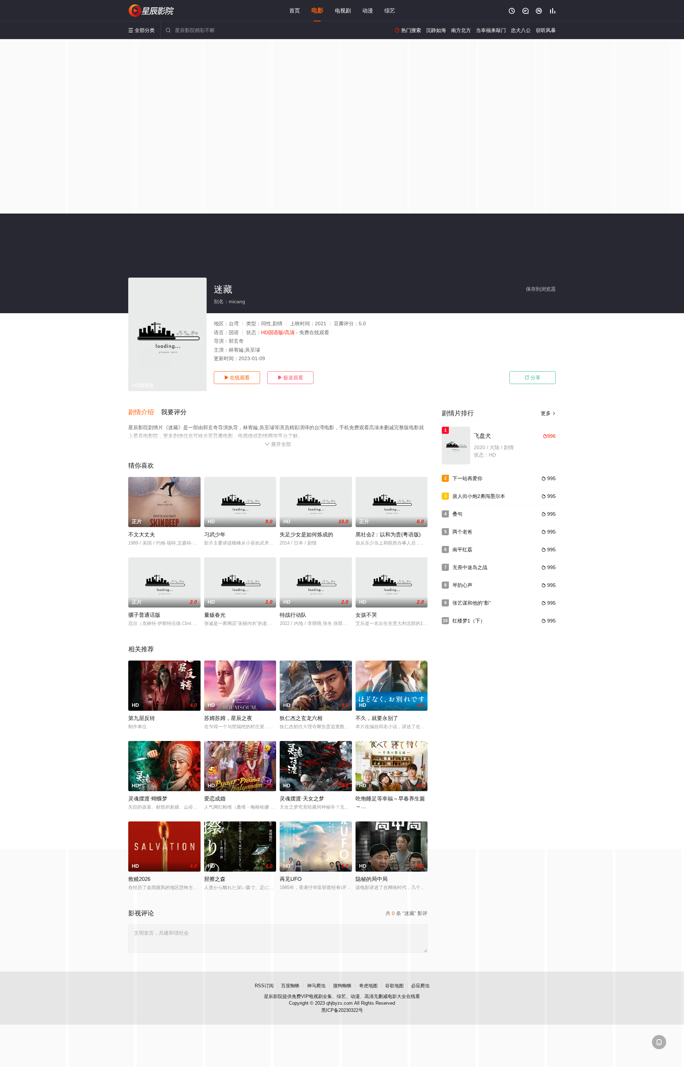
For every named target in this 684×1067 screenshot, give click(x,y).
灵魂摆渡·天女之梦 (302, 798)
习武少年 (215, 534)
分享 (532, 377)
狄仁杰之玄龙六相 (301, 718)
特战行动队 (293, 615)
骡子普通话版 (144, 615)
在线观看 (237, 377)
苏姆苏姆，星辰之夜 (228, 718)
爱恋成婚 (215, 798)
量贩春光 (215, 615)
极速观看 (290, 377)
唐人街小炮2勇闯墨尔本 (478, 496)
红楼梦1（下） (468, 621)
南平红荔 (462, 549)
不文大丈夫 (141, 534)
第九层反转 (141, 718)
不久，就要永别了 (377, 718)
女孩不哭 (366, 615)
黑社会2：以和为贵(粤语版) (388, 534)
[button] (144, 412)
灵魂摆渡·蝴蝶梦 (147, 798)
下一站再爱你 (467, 478)
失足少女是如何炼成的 (306, 534)
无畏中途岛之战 (469, 567)
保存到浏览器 (541, 289)
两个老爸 (462, 532)
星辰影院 (273, 996)
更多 (548, 413)
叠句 (457, 514)
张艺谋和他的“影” (471, 603)
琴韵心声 (462, 585)
